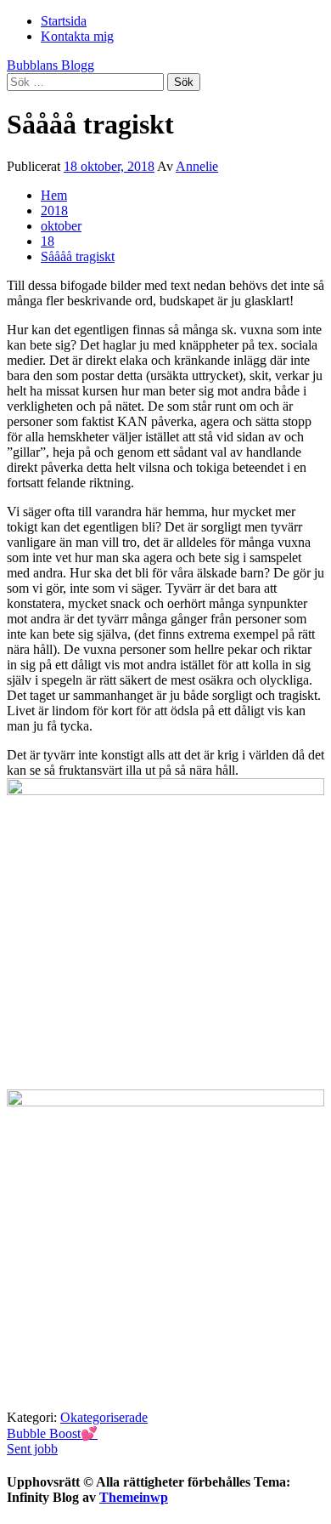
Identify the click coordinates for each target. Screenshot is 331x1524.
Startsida (64, 21)
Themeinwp (133, 1497)
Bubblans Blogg (50, 65)
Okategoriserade (104, 1417)
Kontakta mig (77, 36)
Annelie (197, 166)
